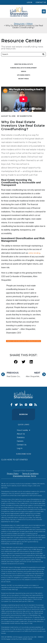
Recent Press (23, 79)
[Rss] (35, 404)
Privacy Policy (13, 473)
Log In (29, 2)
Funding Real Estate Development (23, 68)
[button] (44, 11)
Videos (29, 23)
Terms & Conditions (30, 473)
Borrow (23, 414)
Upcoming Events (23, 75)
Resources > (20, 23)
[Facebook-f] (11, 404)
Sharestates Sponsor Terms (24, 476)
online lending (34, 253)
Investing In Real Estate (23, 64)
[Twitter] (16, 404)
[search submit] (43, 54)
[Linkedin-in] (21, 404)
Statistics (20, 437)
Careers (20, 441)
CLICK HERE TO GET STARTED (14, 460)
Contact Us (41, 2)
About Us (21, 434)
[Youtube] (30, 404)
